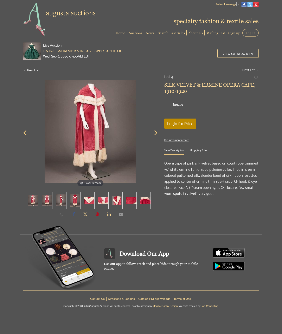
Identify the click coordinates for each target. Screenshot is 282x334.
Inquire (178, 104)
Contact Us (97, 298)
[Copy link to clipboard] (61, 214)
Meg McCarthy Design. (165, 306)
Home (120, 33)
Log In (250, 33)
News (150, 33)
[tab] (174, 152)
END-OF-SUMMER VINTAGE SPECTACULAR (82, 51)
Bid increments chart (176, 140)
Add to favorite (256, 77)
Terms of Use (182, 298)
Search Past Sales (171, 33)
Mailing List (215, 33)
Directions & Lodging (121, 298)
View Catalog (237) (238, 54)
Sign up (234, 33)
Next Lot (249, 70)
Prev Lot (32, 70)
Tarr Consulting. (210, 306)
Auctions (135, 33)
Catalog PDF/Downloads (154, 298)
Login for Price (180, 123)
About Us (195, 33)
